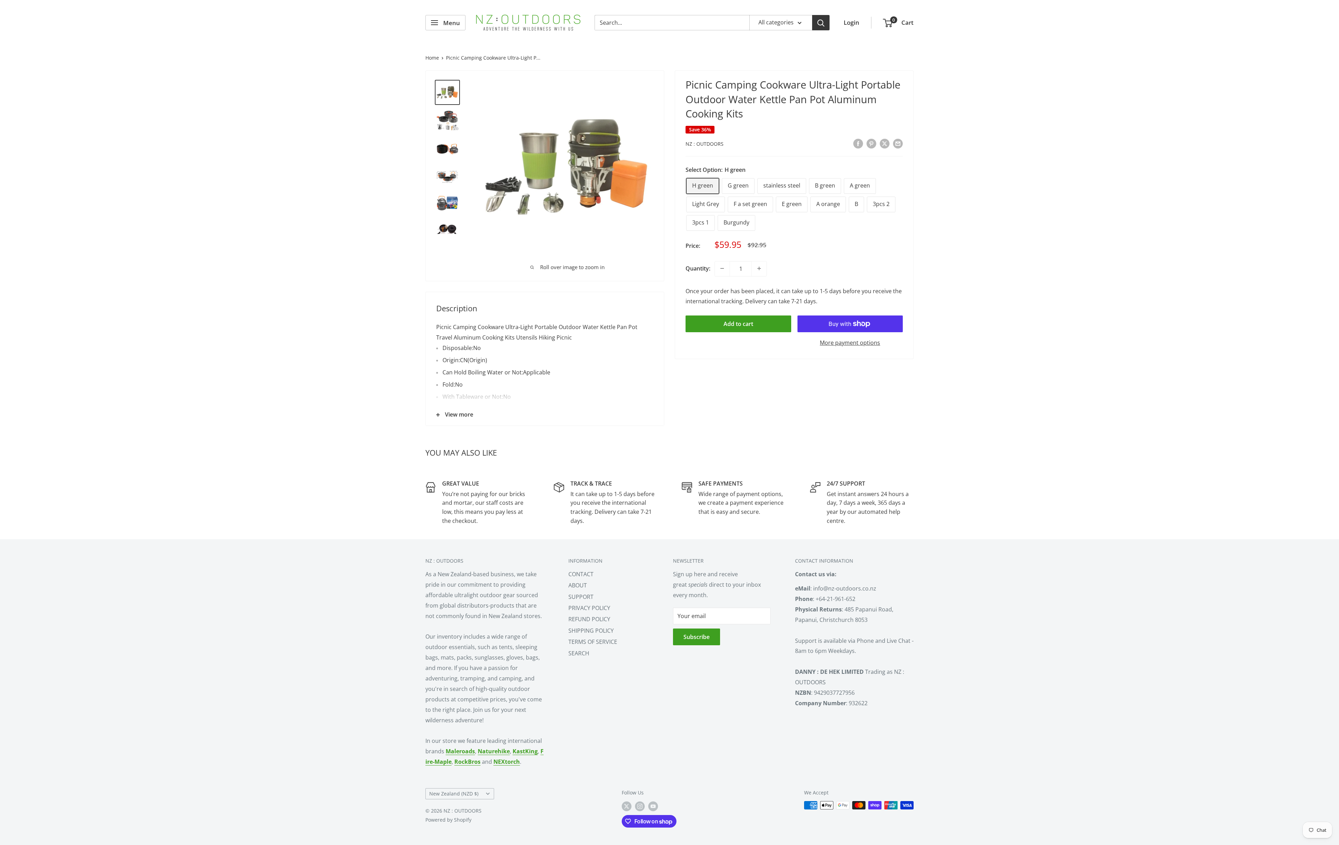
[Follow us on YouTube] (653, 806)
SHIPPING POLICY (591, 630)
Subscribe (696, 637)
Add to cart (738, 324)
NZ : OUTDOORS (705, 143)
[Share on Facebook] (858, 143)
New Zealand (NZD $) (453, 793)
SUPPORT (580, 597)
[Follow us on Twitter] (626, 806)
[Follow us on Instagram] (640, 806)
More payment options (850, 343)
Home (432, 57)
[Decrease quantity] (722, 268)
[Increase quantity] (759, 268)
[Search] (821, 22)
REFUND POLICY (589, 619)
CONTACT (580, 574)
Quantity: (698, 268)
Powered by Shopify (448, 819)
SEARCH (578, 653)
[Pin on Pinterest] (871, 143)
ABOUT (577, 585)
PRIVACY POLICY (589, 608)
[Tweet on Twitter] (885, 143)
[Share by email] (898, 143)
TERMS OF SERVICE (592, 642)
